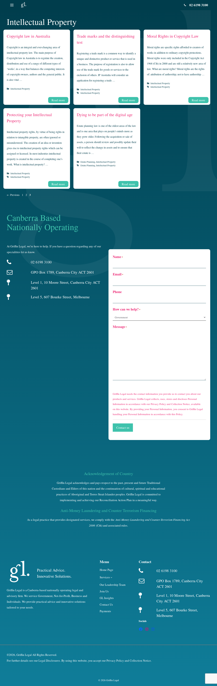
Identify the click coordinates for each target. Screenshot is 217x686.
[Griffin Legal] (23, 5)
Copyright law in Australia (28, 36)
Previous (13, 195)
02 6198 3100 (198, 5)
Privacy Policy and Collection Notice (170, 404)
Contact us (122, 427)
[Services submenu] (111, 577)
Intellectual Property (20, 88)
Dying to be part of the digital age (105, 114)
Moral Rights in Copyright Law (173, 36)
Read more (58, 100)
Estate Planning (88, 161)
